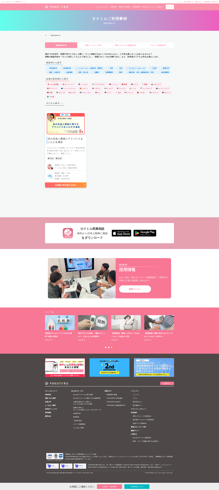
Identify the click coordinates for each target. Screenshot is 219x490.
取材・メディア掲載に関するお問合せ (146, 441)
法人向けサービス (148, 7)
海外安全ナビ (137, 402)
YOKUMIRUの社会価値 (114, 398)
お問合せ (159, 7)
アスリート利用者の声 (158, 45)
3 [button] (111, 347)
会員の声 (48, 402)
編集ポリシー (135, 430)
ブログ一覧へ (50, 312)
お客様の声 (77, 413)
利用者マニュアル (51, 409)
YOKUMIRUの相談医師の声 (116, 405)
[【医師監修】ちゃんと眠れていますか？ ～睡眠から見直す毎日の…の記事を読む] (60, 322)
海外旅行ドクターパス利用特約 (143, 420)
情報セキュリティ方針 (138, 427)
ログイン (170, 7)
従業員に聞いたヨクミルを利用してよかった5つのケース (87, 409)
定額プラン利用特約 (139, 423)
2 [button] (108, 347)
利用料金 (114, 7)
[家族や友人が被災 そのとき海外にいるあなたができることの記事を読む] (126, 322)
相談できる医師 (124, 7)
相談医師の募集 (112, 395)
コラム (135, 398)
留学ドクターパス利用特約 (142, 416)
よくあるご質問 (50, 405)
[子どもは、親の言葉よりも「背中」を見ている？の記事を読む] (159, 322)
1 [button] (105, 347)
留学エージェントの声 (93, 45)
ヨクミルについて (102, 7)
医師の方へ (108, 391)
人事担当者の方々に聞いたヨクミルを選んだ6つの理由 (82, 403)
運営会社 (48, 416)
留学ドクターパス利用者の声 (125, 45)
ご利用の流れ (77, 421)
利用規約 (134, 412)
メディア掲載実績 (79, 424)
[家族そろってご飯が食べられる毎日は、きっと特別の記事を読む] (93, 322)
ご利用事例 (136, 7)
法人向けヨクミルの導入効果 (83, 395)
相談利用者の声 (61, 45)
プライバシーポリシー (138, 409)
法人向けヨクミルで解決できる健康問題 (86, 398)
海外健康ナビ (137, 405)
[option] (111, 328)
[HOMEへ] (45, 35)
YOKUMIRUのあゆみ (114, 402)
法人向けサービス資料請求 (142, 438)
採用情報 (48, 412)
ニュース (136, 395)
